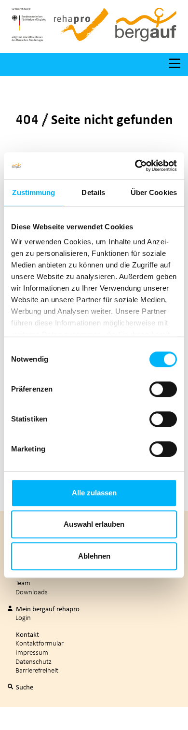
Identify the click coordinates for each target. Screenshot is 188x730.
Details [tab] (93, 192)
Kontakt (26, 634)
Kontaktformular (39, 643)
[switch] (163, 389)
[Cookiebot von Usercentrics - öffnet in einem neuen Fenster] (135, 165)
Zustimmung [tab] (33, 192)
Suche (23, 687)
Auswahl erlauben (94, 524)
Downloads (31, 592)
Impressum (31, 652)
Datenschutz (33, 661)
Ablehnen (94, 556)
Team (22, 582)
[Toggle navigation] (174, 64)
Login (23, 617)
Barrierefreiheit (36, 670)
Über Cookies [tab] (154, 192)
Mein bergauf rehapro (47, 609)
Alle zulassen (94, 493)
